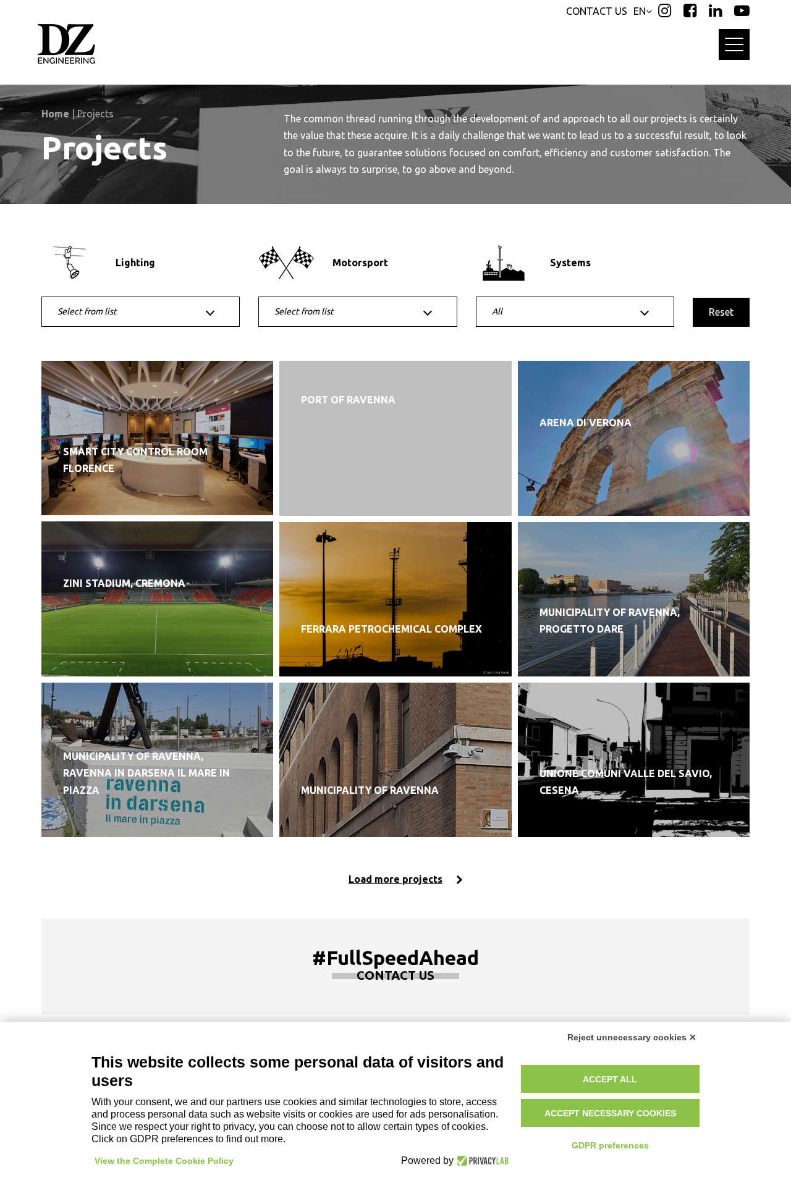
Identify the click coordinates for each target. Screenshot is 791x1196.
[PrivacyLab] (481, 1161)
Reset (721, 312)
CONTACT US (596, 11)
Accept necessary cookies (610, 1113)
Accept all (610, 1079)
